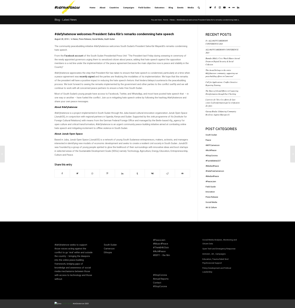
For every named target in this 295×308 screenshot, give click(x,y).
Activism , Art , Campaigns (214, 254)
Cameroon (109, 248)
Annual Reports (161, 278)
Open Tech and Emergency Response (218, 249)
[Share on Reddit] (167, 173)
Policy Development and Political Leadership (216, 270)
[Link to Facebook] (215, 7)
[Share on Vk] (152, 173)
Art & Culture (211, 207)
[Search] (199, 7)
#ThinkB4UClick (161, 247)
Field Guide (211, 187)
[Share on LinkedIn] (122, 173)
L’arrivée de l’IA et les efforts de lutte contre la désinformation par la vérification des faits (223, 102)
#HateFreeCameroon (215, 171)
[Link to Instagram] (219, 7)
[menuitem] (92, 7)
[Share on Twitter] (77, 173)
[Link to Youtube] (224, 7)
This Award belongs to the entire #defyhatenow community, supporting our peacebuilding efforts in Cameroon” (222, 73)
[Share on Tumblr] (137, 173)
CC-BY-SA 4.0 (67, 304)
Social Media (97, 39)
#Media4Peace (212, 166)
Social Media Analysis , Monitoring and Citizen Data (219, 242)
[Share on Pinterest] (107, 173)
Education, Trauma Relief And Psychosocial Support (215, 261)
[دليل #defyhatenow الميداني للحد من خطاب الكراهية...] (2, 154)
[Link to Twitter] (210, 7)
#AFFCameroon (213, 145)
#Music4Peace (160, 243)
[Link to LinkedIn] (238, 7)
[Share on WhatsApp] (92, 173)
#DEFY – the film (161, 255)
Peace (208, 140)
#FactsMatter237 (213, 161)
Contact (157, 282)
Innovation (210, 192)
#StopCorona (212, 155)
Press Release (85, 39)
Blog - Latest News (66, 19)
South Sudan (109, 39)
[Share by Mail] (182, 173)
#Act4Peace (211, 150)
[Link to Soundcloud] (229, 7)
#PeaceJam (211, 181)
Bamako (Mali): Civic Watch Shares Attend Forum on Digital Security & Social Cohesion (223, 61)
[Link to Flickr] (233, 7)
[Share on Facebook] (62, 173)
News (75, 39)
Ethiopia (108, 252)
